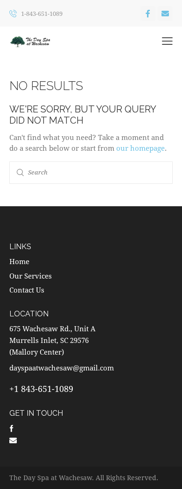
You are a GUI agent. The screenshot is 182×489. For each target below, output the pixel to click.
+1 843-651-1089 (41, 388)
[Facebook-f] (147, 13)
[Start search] (20, 172)
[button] (167, 40)
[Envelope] (165, 13)
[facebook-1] (11, 428)
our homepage (140, 148)
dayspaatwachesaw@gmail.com (61, 367)
